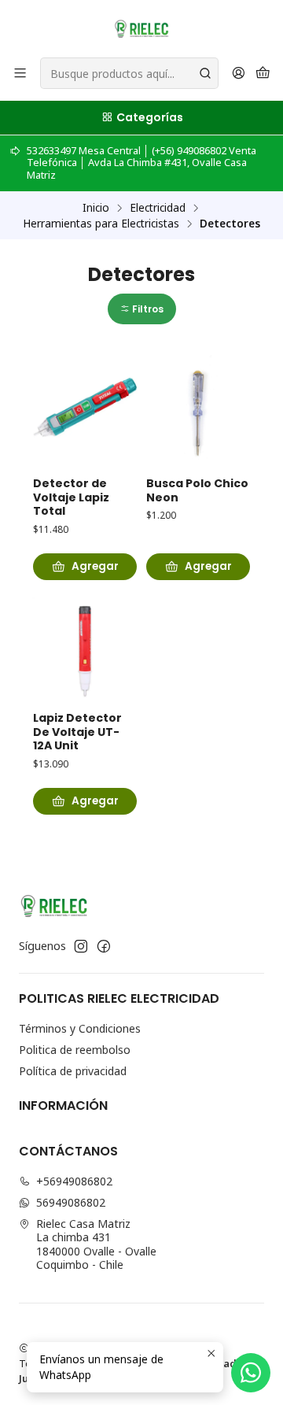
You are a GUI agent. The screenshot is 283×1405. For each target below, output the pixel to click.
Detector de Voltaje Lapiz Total (71, 497)
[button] (142, 309)
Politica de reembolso (74, 1049)
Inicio (96, 207)
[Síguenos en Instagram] (81, 946)
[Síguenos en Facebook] (104, 946)
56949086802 (70, 1202)
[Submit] (205, 73)
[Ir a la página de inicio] (141, 27)
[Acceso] (238, 74)
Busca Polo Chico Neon (197, 490)
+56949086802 (74, 1181)
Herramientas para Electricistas (101, 223)
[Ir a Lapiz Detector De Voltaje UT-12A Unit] (85, 644)
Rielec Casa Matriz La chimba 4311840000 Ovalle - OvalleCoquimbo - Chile (96, 1244)
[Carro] (263, 74)
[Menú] (20, 74)
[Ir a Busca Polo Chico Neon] (198, 409)
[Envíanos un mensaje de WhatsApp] (250, 1372)
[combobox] (129, 73)
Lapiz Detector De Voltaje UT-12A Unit (77, 732)
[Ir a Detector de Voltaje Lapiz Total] (85, 409)
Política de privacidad (73, 1070)
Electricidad (158, 207)
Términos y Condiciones (80, 1028)
